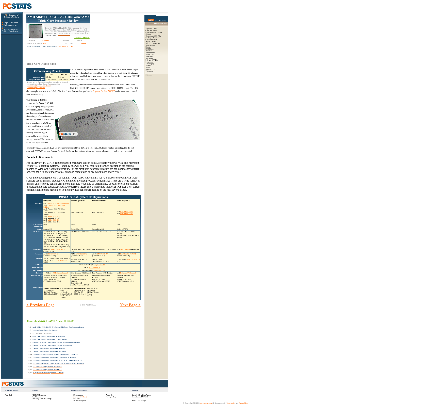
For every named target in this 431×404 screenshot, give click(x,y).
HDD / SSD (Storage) (152, 43)
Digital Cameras (150, 41)
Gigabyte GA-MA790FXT (104, 91)
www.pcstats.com (206, 403)
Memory (148, 47)
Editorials (148, 75)
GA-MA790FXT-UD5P (58, 249)
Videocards (149, 71)
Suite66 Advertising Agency (141, 395)
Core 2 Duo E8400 (126, 214)
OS (154, 69)
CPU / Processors (49, 46)
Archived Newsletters (10, 31)
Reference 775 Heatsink (128, 273)
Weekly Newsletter (11, 29)
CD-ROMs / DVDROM (153, 32)
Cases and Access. (151, 30)
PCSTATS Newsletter (39, 395)
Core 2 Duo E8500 (126, 212)
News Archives (78, 395)
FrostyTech (8, 395)
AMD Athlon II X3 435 (65, 46)
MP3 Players (149, 49)
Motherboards (150, 53)
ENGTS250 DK (53, 254)
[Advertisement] (115, 35)
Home (29, 46)
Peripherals (149, 62)
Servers (147, 67)
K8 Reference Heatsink (60, 273)
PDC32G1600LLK (60, 260)
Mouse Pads (149, 54)
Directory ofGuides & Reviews (11, 16)
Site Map (76, 399)
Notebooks (149, 58)
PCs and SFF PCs (151, 60)
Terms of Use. (243, 403)
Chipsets (148, 34)
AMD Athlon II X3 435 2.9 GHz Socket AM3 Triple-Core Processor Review (58, 18)
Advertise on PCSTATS (140, 397)
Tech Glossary (36, 397)
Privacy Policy (111, 397)
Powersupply (149, 64)
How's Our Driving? (139, 400)
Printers (148, 66)
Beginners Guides (11, 23)
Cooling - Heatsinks (152, 38)
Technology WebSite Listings (42, 399)
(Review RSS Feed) (80, 397)
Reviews (37, 46)
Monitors (148, 51)
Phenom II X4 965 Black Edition (58, 203)
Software (148, 69)
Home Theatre (150, 45)
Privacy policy (230, 403)
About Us (109, 395)
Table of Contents (82, 37)
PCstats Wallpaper (79, 400)
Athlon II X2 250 (53, 220)
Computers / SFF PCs (153, 36)
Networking (149, 56)
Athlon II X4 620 (53, 216)
